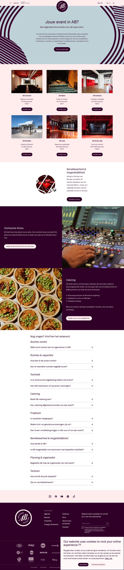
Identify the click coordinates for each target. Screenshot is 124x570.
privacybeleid (88, 531)
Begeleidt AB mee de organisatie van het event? (52, 463)
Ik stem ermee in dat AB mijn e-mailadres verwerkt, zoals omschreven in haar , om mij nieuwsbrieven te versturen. (95, 530)
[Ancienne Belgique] (62, 6)
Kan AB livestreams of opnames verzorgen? (50, 385)
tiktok (74, 496)
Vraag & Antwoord (51, 524)
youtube (62, 496)
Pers (64, 517)
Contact (65, 527)
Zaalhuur (65, 514)
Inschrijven (107, 523)
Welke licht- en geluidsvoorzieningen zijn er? (50, 424)
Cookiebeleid (43, 567)
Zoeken (113, 3)
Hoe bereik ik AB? (38, 443)
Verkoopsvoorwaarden (55, 567)
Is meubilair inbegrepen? (41, 418)
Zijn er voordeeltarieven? (41, 482)
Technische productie (66, 522)
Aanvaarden (83, 564)
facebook (56, 496)
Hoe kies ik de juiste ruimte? (43, 360)
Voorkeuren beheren (98, 564)
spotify (68, 496)
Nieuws (47, 517)
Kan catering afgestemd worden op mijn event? (52, 405)
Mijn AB (100, 3)
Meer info (108, 558)
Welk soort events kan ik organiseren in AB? (50, 347)
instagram (50, 496)
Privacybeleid (33, 567)
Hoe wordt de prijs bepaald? (43, 476)
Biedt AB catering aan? (40, 399)
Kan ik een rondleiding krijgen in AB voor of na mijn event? (57, 430)
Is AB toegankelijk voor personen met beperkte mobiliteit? (57, 449)
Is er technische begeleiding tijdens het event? (51, 380)
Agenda (16, 3)
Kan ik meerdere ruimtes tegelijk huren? (48, 366)
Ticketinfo (48, 521)
